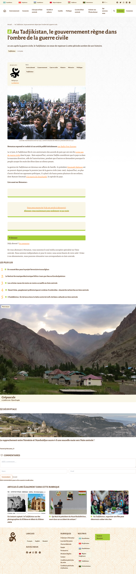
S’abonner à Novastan (67, 538)
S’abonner (120, 11)
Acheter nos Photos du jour (93, 11)
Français (29, 541)
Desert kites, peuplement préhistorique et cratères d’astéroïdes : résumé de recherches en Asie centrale (48, 290)
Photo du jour (5, 306)
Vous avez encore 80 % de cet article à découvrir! (46, 209)
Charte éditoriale (66, 544)
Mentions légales (66, 554)
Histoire (63, 67)
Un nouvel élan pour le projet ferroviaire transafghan (28, 270)
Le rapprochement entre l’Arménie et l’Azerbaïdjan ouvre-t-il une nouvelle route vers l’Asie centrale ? (47, 440)
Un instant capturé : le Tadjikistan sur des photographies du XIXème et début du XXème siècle (25, 519)
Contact (63, 557)
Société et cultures (50, 11)
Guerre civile (54, 67)
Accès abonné (30, 67)
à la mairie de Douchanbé (36, 176)
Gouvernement (42, 67)
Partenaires (64, 550)
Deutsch (45, 541)
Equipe (63, 547)
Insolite (60, 11)
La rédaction (15, 83)
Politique (69, 11)
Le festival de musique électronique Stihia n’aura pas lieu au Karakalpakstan (35, 276)
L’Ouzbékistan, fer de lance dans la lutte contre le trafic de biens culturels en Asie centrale (42, 297)
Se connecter (24, 243)
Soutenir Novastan (100, 537)
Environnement (14, 11)
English (37, 541)
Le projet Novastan (66, 541)
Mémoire (71, 67)
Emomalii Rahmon (75, 167)
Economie (25, 11)
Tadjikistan (11, 51)
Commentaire (6, 477)
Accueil (9, 24)
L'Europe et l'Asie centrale (37, 11)
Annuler (14, 477)
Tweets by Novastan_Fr (7, 448)
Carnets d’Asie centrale (79, 11)
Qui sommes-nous (105, 11)
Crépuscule (9, 397)
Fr (105, 2)
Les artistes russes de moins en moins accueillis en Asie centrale (32, 283)
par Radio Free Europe (67, 146)
